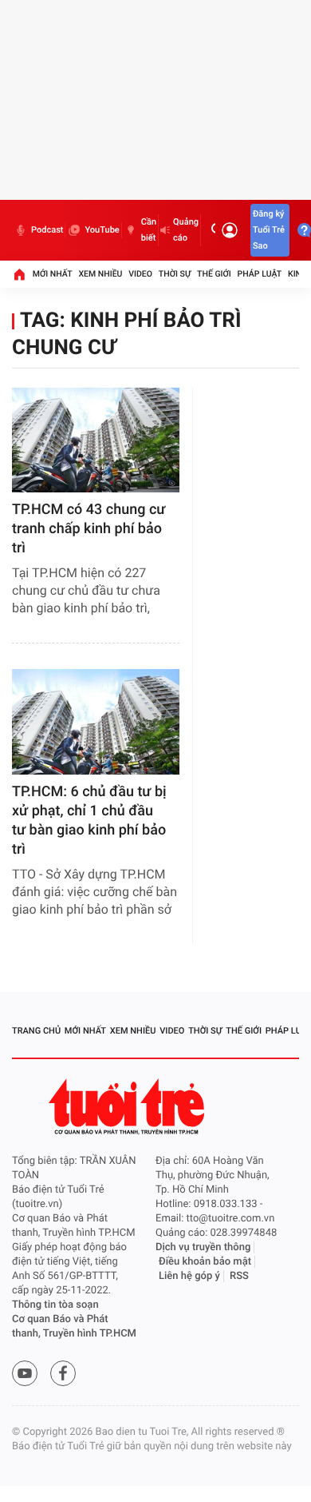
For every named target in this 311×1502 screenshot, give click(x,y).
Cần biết (148, 230)
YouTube (102, 230)
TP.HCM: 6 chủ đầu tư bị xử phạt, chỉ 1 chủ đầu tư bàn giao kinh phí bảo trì (89, 820)
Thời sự (175, 274)
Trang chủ (36, 1031)
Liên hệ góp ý (189, 1276)
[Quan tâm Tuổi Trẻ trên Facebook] (63, 1373)
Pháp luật (260, 274)
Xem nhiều (100, 274)
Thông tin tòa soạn (55, 1305)
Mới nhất (53, 274)
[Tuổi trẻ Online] (128, 1106)
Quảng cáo (186, 230)
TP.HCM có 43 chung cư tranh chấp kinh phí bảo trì (88, 528)
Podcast (47, 230)
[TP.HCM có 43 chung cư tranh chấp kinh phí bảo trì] (95, 440)
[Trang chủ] (19, 274)
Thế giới (214, 274)
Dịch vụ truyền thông (203, 1247)
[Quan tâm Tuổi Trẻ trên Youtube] (24, 1373)
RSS (239, 1276)
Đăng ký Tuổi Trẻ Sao (269, 230)
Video (140, 274)
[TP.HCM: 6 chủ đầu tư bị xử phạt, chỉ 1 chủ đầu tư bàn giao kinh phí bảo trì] (95, 721)
